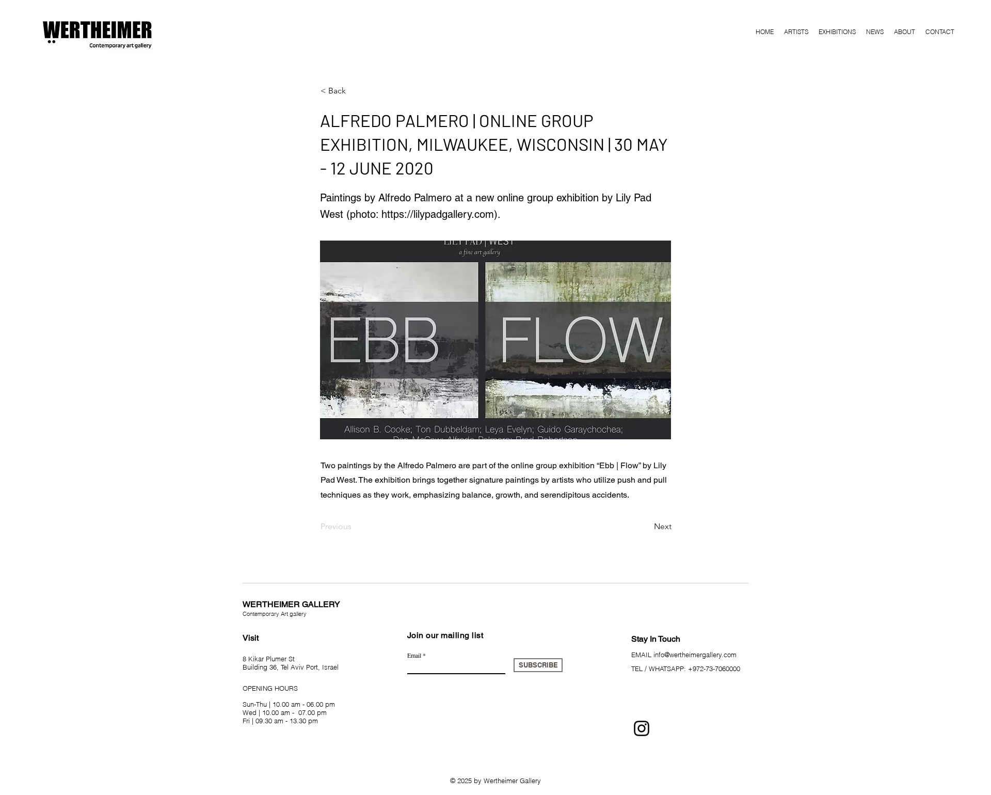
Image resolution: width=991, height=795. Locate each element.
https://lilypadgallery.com (437, 214)
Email (414, 655)
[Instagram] (641, 728)
